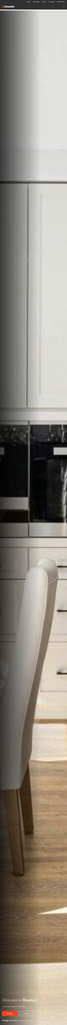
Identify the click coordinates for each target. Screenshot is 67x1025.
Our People (36, 1)
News (28, 1)
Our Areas (51, 1)
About (44, 1)
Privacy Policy (61, 1)
